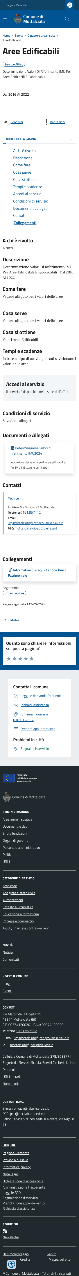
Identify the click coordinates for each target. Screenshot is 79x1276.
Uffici (6, 861)
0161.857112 (30, 512)
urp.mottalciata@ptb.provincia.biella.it (35, 523)
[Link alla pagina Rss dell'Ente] (5, 1230)
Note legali (10, 1174)
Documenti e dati (15, 826)
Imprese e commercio (18, 921)
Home (6, 35)
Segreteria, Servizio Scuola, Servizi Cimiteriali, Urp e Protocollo (39, 1066)
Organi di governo (15, 840)
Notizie (8, 952)
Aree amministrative (17, 819)
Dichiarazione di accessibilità (23, 1181)
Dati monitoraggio (16, 1254)
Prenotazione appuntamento (24, 1203)
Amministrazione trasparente (24, 1187)
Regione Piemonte (17, 5)
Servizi (19, 35)
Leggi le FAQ (12, 1192)
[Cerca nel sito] (65, 19)
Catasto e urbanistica (41, 35)
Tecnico (13, 498)
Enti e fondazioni (15, 833)
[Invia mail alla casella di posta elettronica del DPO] (31, 1108)
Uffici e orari (11, 1076)
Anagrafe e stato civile (19, 892)
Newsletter (11, 1237)
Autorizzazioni (13, 900)
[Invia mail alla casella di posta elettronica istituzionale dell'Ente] (41, 1037)
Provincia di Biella (15, 1160)
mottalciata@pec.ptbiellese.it (35, 528)
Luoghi (7, 983)
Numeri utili (11, 1083)
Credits (25, 1259)
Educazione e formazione (21, 914)
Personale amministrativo (21, 847)
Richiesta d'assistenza (19, 1208)
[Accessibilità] (11, 1264)
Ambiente (10, 885)
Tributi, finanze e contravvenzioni (26, 928)
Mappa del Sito (59, 1259)
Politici (7, 854)
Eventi (7, 990)
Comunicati (11, 959)
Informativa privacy (17, 1167)
